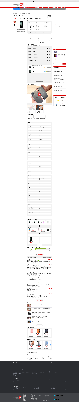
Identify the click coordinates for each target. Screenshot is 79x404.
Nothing (56, 367)
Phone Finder (19, 13)
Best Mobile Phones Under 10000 (58, 70)
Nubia (55, 368)
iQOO (49, 371)
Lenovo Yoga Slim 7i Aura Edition (17, 373)
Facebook (39, 400)
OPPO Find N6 (15, 367)
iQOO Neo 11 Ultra (34, 367)
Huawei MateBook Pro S (35, 372)
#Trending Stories (15, 378)
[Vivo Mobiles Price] (49, 356)
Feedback (24, 396)
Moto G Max (33, 370)
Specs (27, 18)
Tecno (61, 369)
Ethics (32, 396)
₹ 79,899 (49, 15)
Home (15, 7)
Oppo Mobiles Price (36, 358)
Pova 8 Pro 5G (33, 369)
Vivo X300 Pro (15, 372)
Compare (52, 7)
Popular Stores (56, 95)
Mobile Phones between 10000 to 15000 (59, 79)
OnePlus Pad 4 (23, 367)
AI (21, 7)
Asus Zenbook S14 (15, 370)
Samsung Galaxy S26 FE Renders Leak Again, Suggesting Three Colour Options (40, 388)
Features (38, 7)
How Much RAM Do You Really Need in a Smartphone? (57, 379)
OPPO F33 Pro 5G (24, 368)
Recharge (57, 7)
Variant (28, 45)
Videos (21, 18)
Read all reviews (39, 300)
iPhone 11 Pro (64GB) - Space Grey (37, 65)
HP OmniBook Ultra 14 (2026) (25, 370)
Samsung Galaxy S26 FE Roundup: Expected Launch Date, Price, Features (41, 380)
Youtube (43, 400)
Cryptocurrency (24, 369)
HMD (49, 367)
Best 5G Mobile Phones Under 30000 (58, 90)
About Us (24, 394)
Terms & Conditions (34, 398)
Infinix (50, 370)
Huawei (50, 369)
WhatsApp (46, 400)
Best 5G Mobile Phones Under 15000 (58, 86)
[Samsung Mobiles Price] (30, 356)
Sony (61, 367)
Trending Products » (56, 24)
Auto (28, 7)
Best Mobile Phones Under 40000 (58, 78)
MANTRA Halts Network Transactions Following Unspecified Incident (23, 388)
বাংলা (44, 395)
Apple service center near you (32, 352)
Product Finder (46, 7)
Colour (34, 45)
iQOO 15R (14, 374)
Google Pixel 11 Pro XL (34, 371)
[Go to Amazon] (29, 66)
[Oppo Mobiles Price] (36, 356)
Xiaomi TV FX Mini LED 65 (43, 368)
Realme (56, 372)
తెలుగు (48, 395)
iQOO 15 (14, 371)
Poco (55, 371)
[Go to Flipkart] (29, 71)
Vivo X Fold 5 (14, 375)
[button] (50, 222)
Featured (55, 49)
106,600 (33, 71)
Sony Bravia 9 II (42, 369)
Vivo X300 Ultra (15, 369)
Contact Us (24, 398)
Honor (50, 368)
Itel (49, 372)
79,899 (33, 67)
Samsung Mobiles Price (30, 359)
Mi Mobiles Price (43, 358)
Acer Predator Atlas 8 (42, 370)
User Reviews (36, 18)
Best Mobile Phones (56, 67)
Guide (42, 7)
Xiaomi (61, 370)
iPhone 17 (23, 371)
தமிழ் (46, 395)
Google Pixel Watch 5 (42, 367)
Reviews (34, 7)
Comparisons (31, 18)
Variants (24, 18)
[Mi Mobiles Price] (42, 356)
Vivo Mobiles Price (49, 358)
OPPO (55, 370)
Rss (48, 400)
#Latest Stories (15, 386)
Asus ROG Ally (41, 371)
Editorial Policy (33, 397)
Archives (24, 397)
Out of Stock (49, 71)
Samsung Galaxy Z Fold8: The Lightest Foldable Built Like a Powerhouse (61, 52)
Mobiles (16, 13)
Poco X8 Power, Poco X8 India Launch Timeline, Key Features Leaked (57, 388)
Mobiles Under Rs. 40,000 (16, 368)
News (31, 7)
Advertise (24, 400)
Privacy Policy (33, 395)
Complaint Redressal (34, 399)
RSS (24, 399)
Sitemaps (24, 395)
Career (32, 394)
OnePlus (56, 369)
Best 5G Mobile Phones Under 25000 (58, 89)
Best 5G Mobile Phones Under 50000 (58, 93)
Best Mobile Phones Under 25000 (58, 74)
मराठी (50, 395)
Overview (15, 18)
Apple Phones (23, 13)
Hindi (42, 395)
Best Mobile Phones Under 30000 (58, 75)
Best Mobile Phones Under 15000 (58, 71)
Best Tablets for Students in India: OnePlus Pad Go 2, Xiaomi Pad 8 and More (22, 380)
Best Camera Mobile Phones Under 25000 (59, 83)
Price (18, 18)
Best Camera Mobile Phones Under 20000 (59, 82)
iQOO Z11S (33, 368)
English (40, 395)
